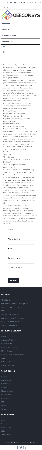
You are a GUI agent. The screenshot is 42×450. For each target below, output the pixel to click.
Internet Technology (9, 347)
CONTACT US (7, 41)
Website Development (10, 325)
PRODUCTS (7, 30)
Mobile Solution (7, 351)
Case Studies (6, 427)
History (4, 387)
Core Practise (6, 380)
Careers (4, 424)
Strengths (5, 406)
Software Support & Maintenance (13, 318)
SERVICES (6, 24)
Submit (13, 280)
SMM (3, 311)
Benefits (4, 377)
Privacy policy (6, 398)
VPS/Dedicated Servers (10, 322)
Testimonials (6, 435)
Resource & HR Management (12, 355)
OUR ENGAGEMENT (10, 36)
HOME (4, 18)
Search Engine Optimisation (11, 307)
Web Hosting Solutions (10, 365)
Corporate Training (8, 340)
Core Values (5, 384)
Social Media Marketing (10, 314)
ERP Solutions (6, 344)
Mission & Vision (7, 391)
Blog (3, 420)
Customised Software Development (15, 304)
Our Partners (6, 395)
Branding (4, 336)
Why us (4, 409)
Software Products (8, 362)
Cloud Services (6, 300)
